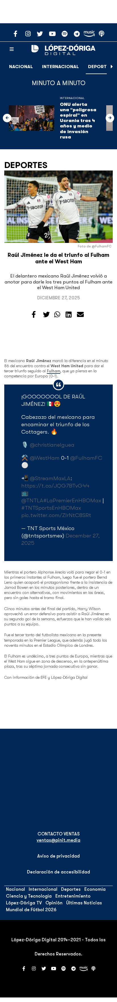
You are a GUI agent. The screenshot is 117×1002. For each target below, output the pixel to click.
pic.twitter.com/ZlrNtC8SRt (56, 515)
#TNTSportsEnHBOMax (51, 508)
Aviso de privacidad (58, 856)
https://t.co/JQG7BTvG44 (55, 485)
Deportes (100, 66)
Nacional (21, 66)
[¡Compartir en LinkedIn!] (69, 315)
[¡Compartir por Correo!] (80, 315)
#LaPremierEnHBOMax (72, 500)
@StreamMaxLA (50, 478)
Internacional (60, 66)
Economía (95, 889)
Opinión (53, 903)
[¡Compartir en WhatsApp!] (57, 315)
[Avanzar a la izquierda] (7, 118)
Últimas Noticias (84, 903)
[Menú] (12, 49)
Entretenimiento (73, 896)
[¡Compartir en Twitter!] (46, 315)
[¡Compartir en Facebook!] (34, 315)
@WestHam (45, 458)
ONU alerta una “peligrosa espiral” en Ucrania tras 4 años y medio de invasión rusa (78, 121)
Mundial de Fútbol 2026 (31, 909)
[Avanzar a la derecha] (112, 67)
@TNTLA (32, 500)
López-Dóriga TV (24, 903)
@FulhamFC (86, 458)
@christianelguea (52, 445)
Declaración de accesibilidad (58, 872)
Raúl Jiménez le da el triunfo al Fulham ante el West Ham (58, 258)
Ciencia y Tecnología (29, 896)
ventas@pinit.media (58, 840)
